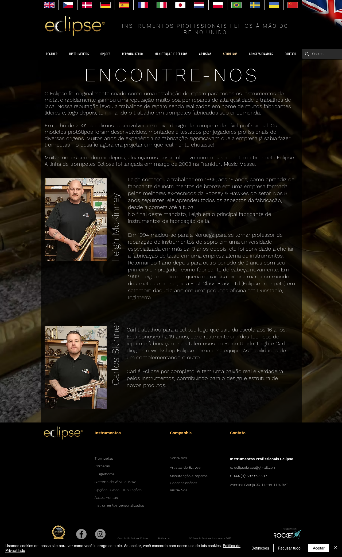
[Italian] (161, 5)
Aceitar (319, 548)
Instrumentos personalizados (119, 505)
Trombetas (104, 458)
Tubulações (132, 490)
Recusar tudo (289, 548)
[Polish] (217, 5)
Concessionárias (183, 483)
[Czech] (68, 5)
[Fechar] (335, 548)
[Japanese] (180, 5)
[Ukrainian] (274, 5)
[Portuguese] (236, 5)
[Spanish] (124, 5)
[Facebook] (81, 534)
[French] (142, 5)
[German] (105, 5)
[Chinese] (292, 5)
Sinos (114, 490)
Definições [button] (260, 548)
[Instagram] (100, 534)
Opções (101, 490)
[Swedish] (255, 5)
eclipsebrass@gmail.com (255, 467)
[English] (49, 5)
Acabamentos (106, 497)
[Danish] (86, 5)
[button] (115, 219)
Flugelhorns (105, 474)
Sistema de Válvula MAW (115, 482)
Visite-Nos (178, 490)
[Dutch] (199, 5)
